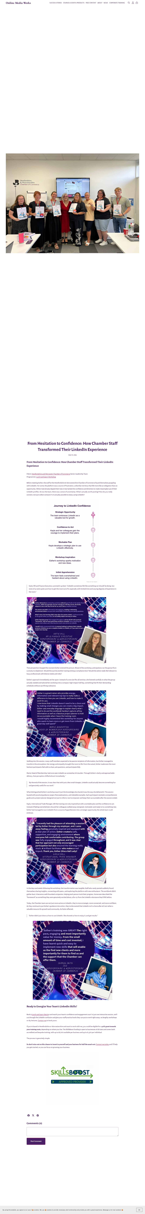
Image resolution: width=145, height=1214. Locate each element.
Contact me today (102, 1044)
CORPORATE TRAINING (117, 3)
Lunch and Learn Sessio (40, 1015)
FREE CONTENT (91, 3)
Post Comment (36, 1141)
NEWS (106, 3)
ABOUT (99, 3)
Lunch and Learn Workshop (46, 477)
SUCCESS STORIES (56, 3)
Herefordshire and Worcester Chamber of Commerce (51, 474)
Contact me (42, 1021)
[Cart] (138, 3)
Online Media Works (18, 2)
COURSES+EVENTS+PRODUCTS (73, 3)
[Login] (133, 2)
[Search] (129, 3)
